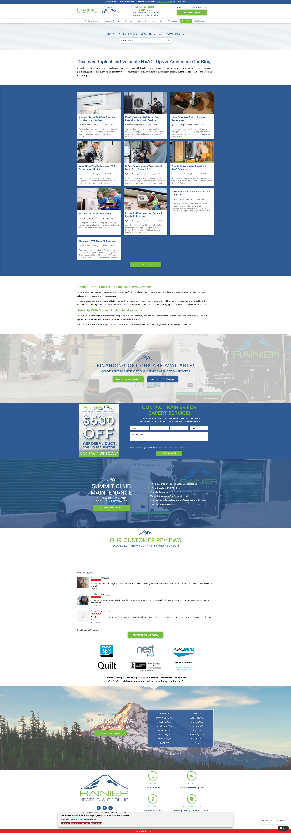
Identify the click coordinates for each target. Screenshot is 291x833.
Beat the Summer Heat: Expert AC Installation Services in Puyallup (141, 118)
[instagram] (105, 808)
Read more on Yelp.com (88, 630)
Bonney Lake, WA (164, 718)
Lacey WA (196, 713)
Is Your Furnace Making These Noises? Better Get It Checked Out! (143, 167)
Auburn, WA (164, 713)
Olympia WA (197, 722)
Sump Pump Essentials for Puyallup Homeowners (188, 118)
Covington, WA (164, 726)
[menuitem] (93, 21)
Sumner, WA (197, 738)
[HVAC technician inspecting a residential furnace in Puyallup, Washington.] (146, 152)
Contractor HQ (150, 831)
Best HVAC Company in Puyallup (95, 213)
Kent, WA (164, 742)
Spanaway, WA (197, 734)
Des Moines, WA (164, 730)
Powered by (140, 831)
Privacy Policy (163, 448)
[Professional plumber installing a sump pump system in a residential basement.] (192, 103)
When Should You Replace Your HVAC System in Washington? (97, 167)
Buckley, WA (165, 722)
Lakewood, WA (197, 718)
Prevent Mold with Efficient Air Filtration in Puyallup (190, 193)
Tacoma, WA (197, 742)
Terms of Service (175, 448)
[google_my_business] (110, 808)
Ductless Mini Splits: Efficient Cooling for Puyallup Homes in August (98, 118)
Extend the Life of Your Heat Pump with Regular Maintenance (144, 214)
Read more (95, 589)
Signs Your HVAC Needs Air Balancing (97, 241)
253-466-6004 (198, 7)
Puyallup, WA (196, 726)
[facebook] (99, 808)
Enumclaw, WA (164, 734)
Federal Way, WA (165, 738)
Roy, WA (197, 730)
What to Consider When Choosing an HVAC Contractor (189, 167)
